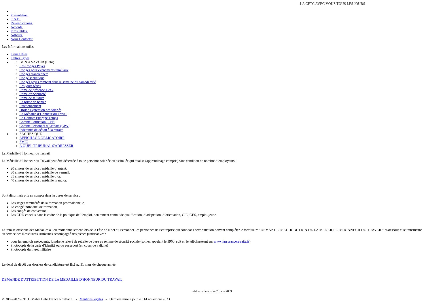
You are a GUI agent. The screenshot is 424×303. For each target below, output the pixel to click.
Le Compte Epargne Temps (38, 118)
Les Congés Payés (32, 66)
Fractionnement (30, 106)
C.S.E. (16, 19)
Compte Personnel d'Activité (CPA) (44, 126)
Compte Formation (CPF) (37, 122)
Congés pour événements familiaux (43, 70)
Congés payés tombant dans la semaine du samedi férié (57, 82)
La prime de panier (32, 102)
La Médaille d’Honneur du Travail (43, 114)
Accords (17, 27)
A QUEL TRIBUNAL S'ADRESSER (46, 146)
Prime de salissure (31, 98)
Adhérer (17, 35)
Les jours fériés (30, 86)
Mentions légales (91, 299)
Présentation (19, 15)
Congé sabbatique (31, 78)
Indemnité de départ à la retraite (41, 130)
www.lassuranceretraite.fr (231, 241)
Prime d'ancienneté (32, 94)
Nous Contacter (22, 39)
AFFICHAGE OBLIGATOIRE (41, 138)
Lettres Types (20, 58)
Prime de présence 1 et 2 (36, 90)
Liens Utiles (19, 54)
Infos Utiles (19, 31)
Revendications (22, 23)
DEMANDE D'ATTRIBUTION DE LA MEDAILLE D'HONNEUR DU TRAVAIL (62, 279)
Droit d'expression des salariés (40, 110)
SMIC (23, 142)
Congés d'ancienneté (33, 74)
